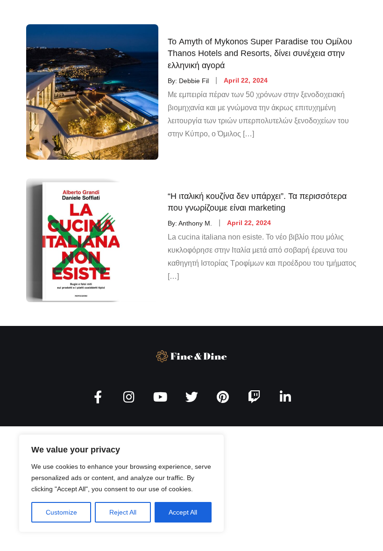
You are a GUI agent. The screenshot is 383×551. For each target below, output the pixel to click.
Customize (61, 512)
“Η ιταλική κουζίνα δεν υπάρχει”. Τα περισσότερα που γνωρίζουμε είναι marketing (257, 201)
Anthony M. (195, 222)
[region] (121, 483)
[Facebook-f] (98, 396)
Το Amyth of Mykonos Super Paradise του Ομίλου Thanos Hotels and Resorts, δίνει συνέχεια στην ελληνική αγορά (260, 53)
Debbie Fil (194, 80)
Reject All (122, 512)
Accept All (183, 512)
